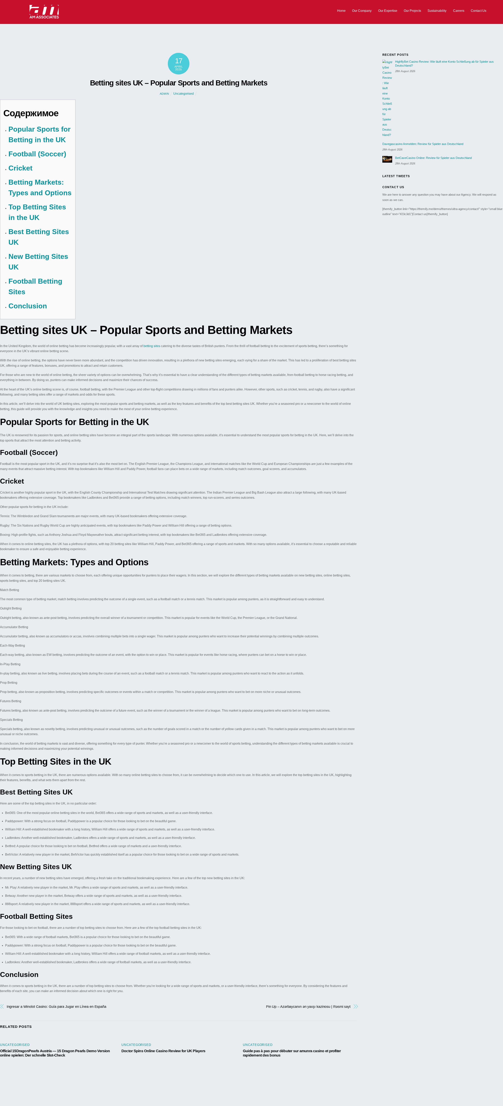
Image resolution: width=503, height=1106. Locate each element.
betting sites (151, 346)
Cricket (20, 168)
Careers (458, 10)
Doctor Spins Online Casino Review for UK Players (163, 1051)
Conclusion (27, 306)
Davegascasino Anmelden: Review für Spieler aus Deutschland (422, 144)
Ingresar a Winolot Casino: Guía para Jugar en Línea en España (56, 1006)
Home (341, 10)
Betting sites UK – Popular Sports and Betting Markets (178, 83)
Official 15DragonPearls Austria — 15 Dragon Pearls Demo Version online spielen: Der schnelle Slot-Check (55, 1053)
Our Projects (412, 10)
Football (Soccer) (37, 154)
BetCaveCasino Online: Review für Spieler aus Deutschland (433, 157)
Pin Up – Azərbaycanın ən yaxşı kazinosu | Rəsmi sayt (308, 1006)
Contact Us (478, 10)
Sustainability (437, 10)
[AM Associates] (44, 18)
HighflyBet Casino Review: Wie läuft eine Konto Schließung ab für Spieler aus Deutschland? (444, 63)
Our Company (362, 10)
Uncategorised (183, 93)
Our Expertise (387, 10)
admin (164, 93)
